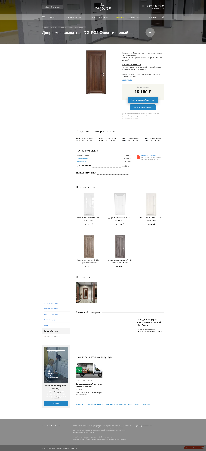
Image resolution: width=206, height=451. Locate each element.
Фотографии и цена (51, 303)
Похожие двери (50, 320)
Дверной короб (82, 158)
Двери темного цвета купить (139, 404)
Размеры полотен (51, 309)
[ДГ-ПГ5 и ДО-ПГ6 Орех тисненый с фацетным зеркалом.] (86, 292)
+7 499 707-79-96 (52, 425)
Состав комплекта (51, 314)
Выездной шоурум (51, 331)
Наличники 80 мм (82, 162)
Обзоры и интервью (84, 380)
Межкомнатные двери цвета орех (114, 404)
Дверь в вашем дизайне (143, 107)
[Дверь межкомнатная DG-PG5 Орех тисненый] (96, 72)
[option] (56, 376)
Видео (46, 325)
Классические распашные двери (88, 404)
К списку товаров (53, 336)
